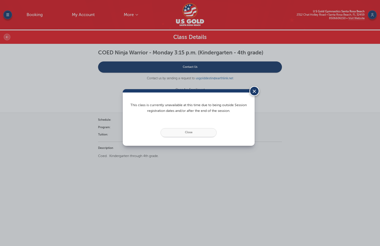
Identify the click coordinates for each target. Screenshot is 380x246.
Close (188, 132)
